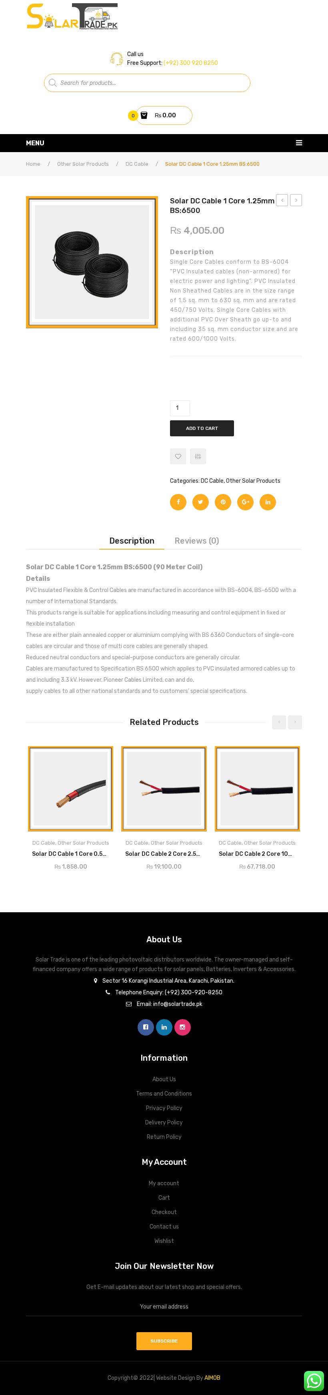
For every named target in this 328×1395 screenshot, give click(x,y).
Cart (164, 1197)
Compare (104, 852)
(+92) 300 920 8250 (190, 63)
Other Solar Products (83, 164)
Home (33, 164)
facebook (146, 1027)
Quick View (100, 755)
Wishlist (164, 1241)
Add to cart (202, 428)
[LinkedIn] (268, 502)
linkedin (164, 1027)
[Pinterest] (223, 502)
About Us (164, 1079)
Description (131, 541)
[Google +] (245, 502)
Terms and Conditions (164, 1093)
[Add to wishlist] (178, 456)
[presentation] (279, 722)
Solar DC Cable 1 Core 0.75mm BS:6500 (282, 201)
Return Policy (164, 1137)
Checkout (164, 1212)
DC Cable (137, 164)
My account (164, 1183)
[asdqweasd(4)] (92, 262)
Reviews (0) (196, 541)
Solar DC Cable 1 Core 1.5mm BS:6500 (296, 201)
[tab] (131, 541)
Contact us (164, 1226)
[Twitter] (200, 502)
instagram (182, 1027)
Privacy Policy (164, 1108)
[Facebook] (178, 502)
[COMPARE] (198, 456)
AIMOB (212, 1378)
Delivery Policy (164, 1122)
